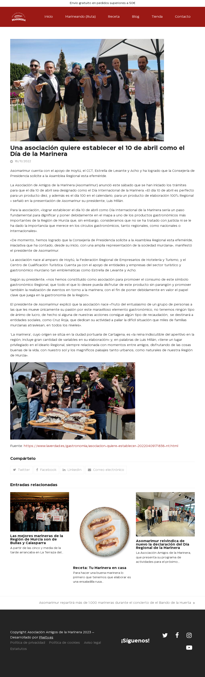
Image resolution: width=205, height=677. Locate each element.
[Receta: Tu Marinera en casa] (102, 527)
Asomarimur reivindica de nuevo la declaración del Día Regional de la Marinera (162, 545)
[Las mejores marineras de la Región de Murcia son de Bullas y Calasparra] (39, 511)
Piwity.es (46, 637)
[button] (21, 470)
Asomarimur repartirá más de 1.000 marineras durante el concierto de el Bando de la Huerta (115, 603)
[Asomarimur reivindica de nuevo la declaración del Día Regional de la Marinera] (165, 514)
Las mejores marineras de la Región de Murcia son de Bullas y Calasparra (36, 539)
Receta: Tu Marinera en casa (99, 568)
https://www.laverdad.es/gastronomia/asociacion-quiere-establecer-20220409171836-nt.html (101, 446)
